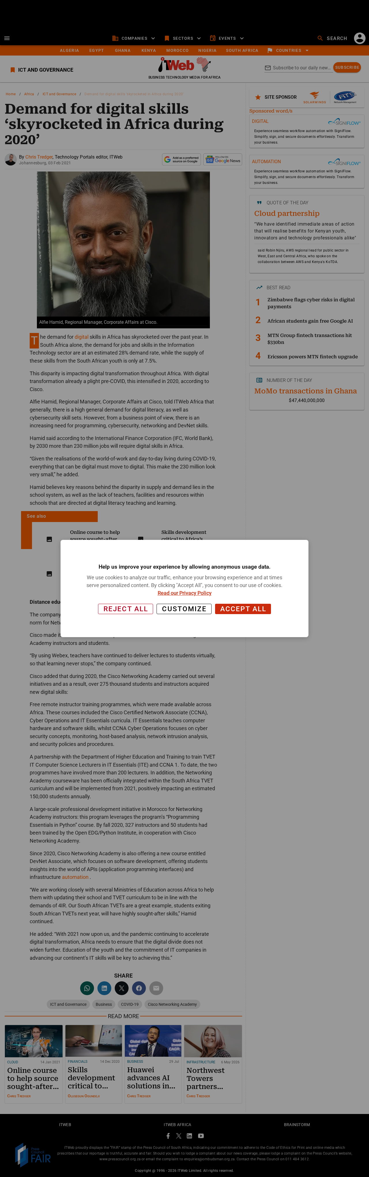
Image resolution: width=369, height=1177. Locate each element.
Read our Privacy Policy (185, 593)
